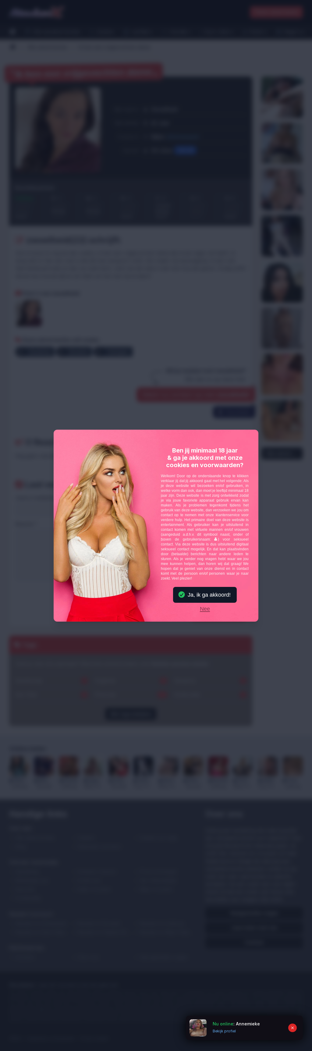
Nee (205, 609)
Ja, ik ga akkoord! (209, 595)
